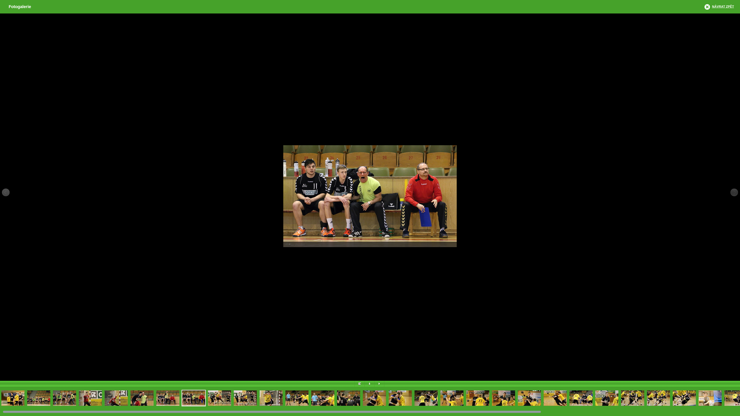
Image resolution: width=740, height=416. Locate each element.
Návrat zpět (723, 6)
